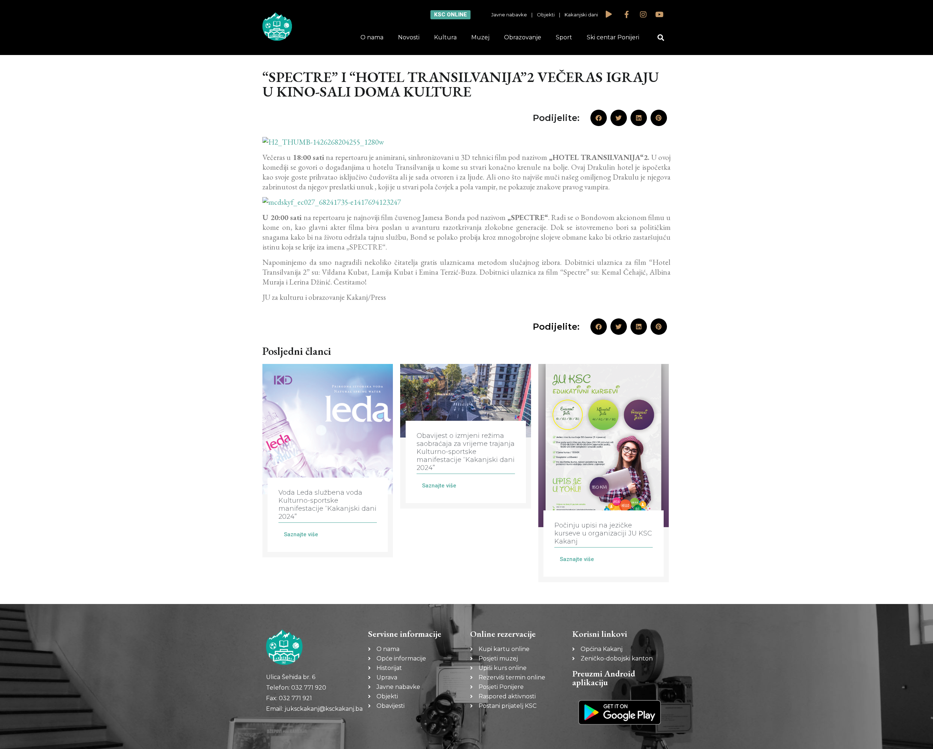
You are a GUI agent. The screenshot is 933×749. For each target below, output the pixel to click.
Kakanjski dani (581, 14)
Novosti (408, 37)
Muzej (480, 37)
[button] (661, 38)
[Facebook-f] (627, 14)
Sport (564, 37)
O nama (371, 37)
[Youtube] (659, 14)
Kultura (445, 37)
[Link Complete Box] (327, 460)
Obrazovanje (522, 37)
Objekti (546, 14)
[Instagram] (643, 14)
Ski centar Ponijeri (613, 37)
